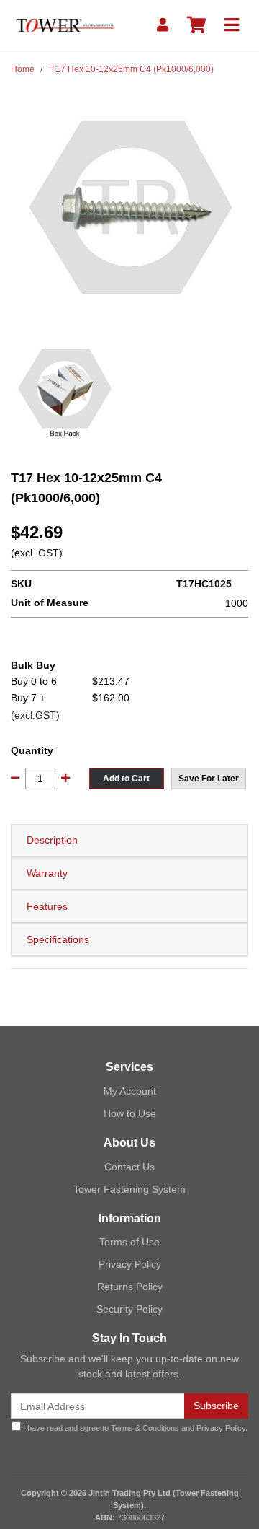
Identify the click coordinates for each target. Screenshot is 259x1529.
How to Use (130, 1113)
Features (47, 906)
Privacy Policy (130, 1264)
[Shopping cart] (196, 25)
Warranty (47, 873)
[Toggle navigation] (231, 25)
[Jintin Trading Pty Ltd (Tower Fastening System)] (65, 24)
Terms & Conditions (145, 1428)
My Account (130, 1091)
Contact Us (129, 1167)
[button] (208, 778)
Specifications (58, 939)
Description (52, 840)
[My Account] (162, 25)
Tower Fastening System (129, 1189)
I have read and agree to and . (134, 1428)
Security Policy (129, 1309)
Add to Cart (126, 779)
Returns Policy (130, 1286)
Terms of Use (129, 1242)
